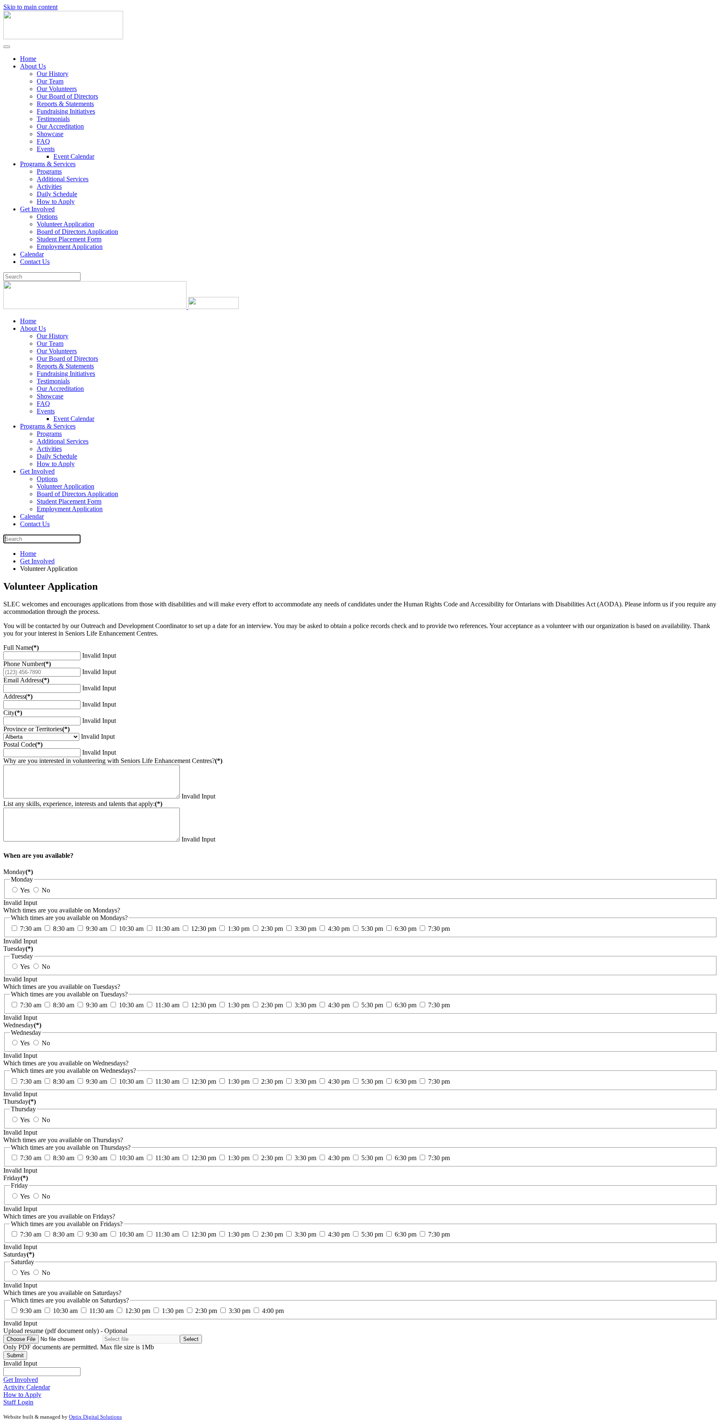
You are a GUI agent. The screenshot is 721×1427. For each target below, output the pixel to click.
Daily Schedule (57, 194)
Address (18, 696)
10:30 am (130, 928)
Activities (49, 186)
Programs (49, 171)
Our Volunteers (57, 88)
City (12, 712)
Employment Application (70, 246)
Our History (52, 73)
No (45, 890)
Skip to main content (30, 6)
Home (28, 58)
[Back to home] (63, 37)
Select (191, 1339)
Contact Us (35, 261)
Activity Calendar (26, 1387)
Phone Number (27, 663)
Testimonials (53, 118)
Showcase (50, 133)
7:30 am (29, 928)
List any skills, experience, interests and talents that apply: (82, 803)
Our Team (50, 81)
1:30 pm (238, 928)
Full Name (21, 647)
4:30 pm (338, 928)
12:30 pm (202, 928)
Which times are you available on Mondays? (61, 910)
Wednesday (22, 1025)
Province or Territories (36, 729)
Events (46, 148)
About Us (33, 66)
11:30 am (166, 928)
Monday (18, 871)
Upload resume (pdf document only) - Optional (65, 1330)
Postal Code (23, 744)
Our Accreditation (60, 126)
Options (47, 216)
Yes (24, 890)
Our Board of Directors (67, 96)
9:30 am (95, 928)
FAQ (43, 141)
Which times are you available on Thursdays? (63, 1139)
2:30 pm (271, 928)
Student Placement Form (69, 239)
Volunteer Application (65, 224)
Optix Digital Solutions (95, 1417)
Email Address (26, 680)
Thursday (19, 1101)
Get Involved (37, 209)
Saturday (18, 1254)
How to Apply (56, 201)
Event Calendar (73, 156)
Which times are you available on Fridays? (59, 1216)
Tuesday (18, 948)
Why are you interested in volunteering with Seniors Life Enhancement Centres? (112, 760)
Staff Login (18, 1402)
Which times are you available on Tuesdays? (61, 986)
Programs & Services (48, 163)
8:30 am (62, 928)
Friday (15, 1177)
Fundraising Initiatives (66, 111)
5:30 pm (371, 928)
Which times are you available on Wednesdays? (66, 1063)
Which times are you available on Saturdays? (62, 1292)
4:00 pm (272, 1310)
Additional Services (62, 178)
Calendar (32, 254)
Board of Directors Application (77, 231)
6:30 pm (404, 928)
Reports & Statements (65, 103)
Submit (15, 1355)
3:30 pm (304, 928)
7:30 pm (438, 928)
